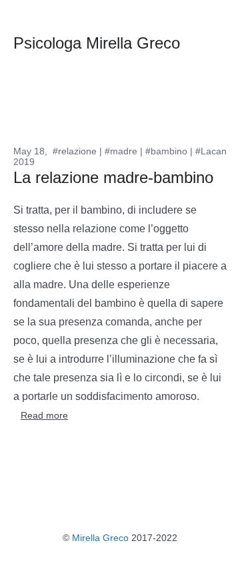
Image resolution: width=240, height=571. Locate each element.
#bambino (166, 151)
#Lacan (211, 151)
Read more (44, 415)
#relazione (75, 151)
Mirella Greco (100, 537)
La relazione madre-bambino (113, 177)
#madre (121, 151)
